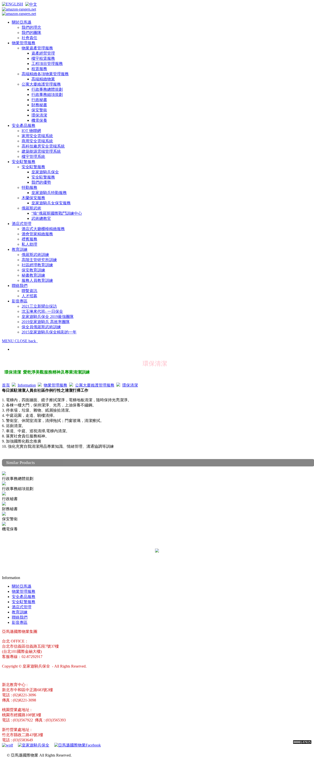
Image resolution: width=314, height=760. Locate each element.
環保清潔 (130, 385)
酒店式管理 (21, 607)
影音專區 (19, 622)
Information (27, 385)
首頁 (6, 385)
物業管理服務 (55, 385)
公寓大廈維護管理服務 (94, 385)
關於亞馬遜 (21, 586)
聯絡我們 (19, 617)
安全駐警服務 (23, 602)
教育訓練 (19, 612)
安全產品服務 (23, 597)
